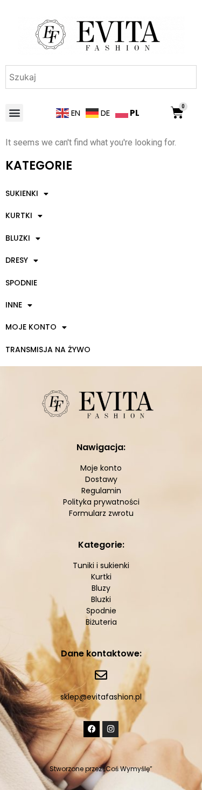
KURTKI (18, 215)
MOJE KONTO (31, 326)
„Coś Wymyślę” (127, 768)
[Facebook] (91, 729)
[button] (14, 113)
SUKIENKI (21, 193)
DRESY (16, 260)
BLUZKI (17, 238)
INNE (13, 304)
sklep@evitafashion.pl (101, 696)
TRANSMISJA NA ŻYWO (47, 349)
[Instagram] (110, 729)
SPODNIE (21, 282)
